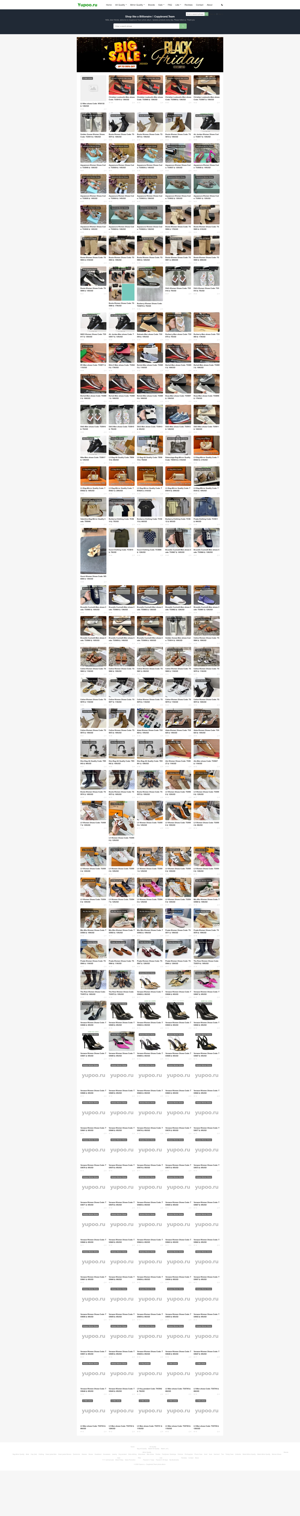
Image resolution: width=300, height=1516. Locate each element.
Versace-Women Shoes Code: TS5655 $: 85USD (122, 1270)
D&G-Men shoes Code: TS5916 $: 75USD (93, 427)
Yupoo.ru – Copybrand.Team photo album (152, 1399)
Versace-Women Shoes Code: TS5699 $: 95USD (150, 992)
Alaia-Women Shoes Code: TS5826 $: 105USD (150, 731)
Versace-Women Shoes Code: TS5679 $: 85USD (150, 1116)
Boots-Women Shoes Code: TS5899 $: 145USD (93, 289)
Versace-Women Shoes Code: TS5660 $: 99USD (122, 1239)
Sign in (220, 14)
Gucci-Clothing (116, 531)
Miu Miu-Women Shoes (203, 881)
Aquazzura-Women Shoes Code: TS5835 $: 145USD (93, 197)
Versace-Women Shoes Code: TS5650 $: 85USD (122, 1300)
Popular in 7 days (148, 1395)
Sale (160, 4)
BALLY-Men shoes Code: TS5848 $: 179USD (122, 366)
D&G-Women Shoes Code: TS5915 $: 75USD (206, 289)
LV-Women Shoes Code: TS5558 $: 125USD (121, 839)
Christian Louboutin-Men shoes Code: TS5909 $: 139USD (150, 98)
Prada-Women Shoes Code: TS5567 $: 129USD (149, 962)
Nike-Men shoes (88, 439)
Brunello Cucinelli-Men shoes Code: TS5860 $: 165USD (93, 639)
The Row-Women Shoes (204, 942)
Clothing (41, 1389)
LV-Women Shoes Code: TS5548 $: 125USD (93, 900)
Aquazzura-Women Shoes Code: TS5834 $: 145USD (121, 197)
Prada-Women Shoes (175, 911)
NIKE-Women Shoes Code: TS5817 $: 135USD (93, 335)
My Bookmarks (174, 1395)
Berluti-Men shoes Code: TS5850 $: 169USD (150, 397)
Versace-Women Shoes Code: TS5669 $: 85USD (150, 1177)
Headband (98, 1389)
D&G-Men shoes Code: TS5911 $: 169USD (206, 427)
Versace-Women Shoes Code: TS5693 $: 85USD (178, 1023)
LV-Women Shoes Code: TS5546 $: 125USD (149, 900)
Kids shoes (141, 1389)
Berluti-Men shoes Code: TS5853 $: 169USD (206, 366)
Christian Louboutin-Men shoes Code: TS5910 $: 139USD (122, 98)
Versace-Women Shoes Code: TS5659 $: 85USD (150, 1239)
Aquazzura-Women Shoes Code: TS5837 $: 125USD (178, 166)
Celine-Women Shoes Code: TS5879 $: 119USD (206, 669)
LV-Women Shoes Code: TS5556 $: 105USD (178, 823)
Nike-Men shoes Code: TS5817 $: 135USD (92, 458)
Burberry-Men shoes (174, 315)
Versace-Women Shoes (147, 973)
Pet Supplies (189, 1389)
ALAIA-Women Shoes (146, 711)
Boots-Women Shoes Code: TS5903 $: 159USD (121, 258)
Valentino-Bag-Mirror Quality (92, 500)
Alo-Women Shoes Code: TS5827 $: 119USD (178, 762)
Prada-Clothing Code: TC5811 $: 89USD (206, 520)
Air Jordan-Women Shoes (204, 115)
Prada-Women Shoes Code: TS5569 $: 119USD (93, 962)
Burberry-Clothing (117, 500)
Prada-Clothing (201, 500)
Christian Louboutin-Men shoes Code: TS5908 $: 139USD (178, 98)
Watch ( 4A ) (165, 1384)
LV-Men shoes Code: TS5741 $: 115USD (149, 1362)
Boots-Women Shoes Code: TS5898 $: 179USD (121, 304)
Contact (199, 4)
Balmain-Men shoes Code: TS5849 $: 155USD (149, 335)
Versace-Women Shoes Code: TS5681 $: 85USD (93, 1116)
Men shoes (150, 1389)
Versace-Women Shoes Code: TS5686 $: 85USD (93, 1085)
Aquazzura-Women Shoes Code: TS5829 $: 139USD (121, 227)
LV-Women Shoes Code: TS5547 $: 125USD (121, 900)
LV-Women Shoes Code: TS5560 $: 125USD (178, 793)
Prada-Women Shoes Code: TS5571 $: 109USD (178, 931)
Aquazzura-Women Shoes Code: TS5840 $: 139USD (93, 166)
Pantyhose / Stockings (169, 1389)
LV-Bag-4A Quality (117, 439)
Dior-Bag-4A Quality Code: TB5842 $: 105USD (121, 762)
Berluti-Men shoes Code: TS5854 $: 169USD (178, 366)
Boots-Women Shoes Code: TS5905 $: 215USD (206, 227)
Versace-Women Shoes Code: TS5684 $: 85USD (150, 1085)
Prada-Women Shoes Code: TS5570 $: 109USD (206, 931)
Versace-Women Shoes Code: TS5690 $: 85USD (122, 1054)
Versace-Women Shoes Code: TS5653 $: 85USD (178, 1270)
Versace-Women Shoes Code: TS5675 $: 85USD (122, 1146)
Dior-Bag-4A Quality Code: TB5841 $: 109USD (150, 762)
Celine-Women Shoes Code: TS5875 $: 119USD (178, 700)
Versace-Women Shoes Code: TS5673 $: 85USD (178, 1146)
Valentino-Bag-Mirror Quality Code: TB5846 (93, 520)
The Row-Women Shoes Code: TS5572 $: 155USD (121, 992)
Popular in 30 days (162, 1395)
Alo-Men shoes (201, 742)
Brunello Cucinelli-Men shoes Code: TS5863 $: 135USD (150, 608)
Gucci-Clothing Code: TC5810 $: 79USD (121, 550)
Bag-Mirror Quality (18, 1389)
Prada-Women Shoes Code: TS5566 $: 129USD (178, 962)
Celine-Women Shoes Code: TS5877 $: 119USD (121, 700)
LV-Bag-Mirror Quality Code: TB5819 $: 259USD (177, 489)
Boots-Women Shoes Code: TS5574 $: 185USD (93, 793)
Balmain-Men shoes (146, 315)
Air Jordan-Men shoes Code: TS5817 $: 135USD (121, 335)
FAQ (170, 4)
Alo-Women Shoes (174, 742)
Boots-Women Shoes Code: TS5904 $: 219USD (93, 258)
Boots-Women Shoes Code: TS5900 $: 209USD (206, 258)
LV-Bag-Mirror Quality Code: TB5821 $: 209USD (121, 489)
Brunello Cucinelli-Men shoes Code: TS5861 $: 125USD (206, 608)
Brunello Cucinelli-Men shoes (177, 531)
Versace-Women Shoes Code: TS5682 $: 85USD (206, 1085)
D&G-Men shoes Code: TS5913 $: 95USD (149, 427)
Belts (27, 1389)
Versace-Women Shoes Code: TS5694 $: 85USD (150, 1023)
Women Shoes (276, 1389)
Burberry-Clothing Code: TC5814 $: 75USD (121, 520)
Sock (210, 1389)
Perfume (180, 1389)
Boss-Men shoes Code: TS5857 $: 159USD (178, 397)
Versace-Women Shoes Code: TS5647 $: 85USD (206, 1300)
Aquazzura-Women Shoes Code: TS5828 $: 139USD (149, 227)
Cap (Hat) (34, 1389)
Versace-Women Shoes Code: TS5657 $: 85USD (206, 1239)
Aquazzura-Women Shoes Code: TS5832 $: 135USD (178, 197)
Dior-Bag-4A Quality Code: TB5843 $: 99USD (93, 762)
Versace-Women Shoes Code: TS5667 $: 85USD (206, 1177)
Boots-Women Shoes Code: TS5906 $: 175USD (178, 227)
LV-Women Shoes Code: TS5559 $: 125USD (206, 793)
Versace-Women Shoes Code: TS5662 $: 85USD (206, 1208)
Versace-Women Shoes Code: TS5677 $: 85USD (206, 1116)
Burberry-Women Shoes (147, 269)
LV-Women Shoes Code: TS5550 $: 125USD (178, 869)
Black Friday (119, 1395)
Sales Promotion (130, 1395)
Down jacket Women (64, 1389)
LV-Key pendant (145, 1312)
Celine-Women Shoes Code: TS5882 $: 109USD (121, 669)
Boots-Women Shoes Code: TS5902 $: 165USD (149, 258)
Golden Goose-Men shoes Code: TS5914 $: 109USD (178, 639)
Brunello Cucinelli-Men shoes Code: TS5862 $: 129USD (178, 608)
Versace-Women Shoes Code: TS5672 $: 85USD (206, 1146)
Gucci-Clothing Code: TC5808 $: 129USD (149, 550)
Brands (151, 4)
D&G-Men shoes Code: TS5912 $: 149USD (178, 427)
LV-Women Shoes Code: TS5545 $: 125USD (178, 900)
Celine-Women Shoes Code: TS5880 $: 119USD (178, 669)
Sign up (213, 14)
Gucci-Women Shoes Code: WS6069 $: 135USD (93, 577)
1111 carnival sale (108, 1395)
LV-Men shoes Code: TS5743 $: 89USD (93, 1362)
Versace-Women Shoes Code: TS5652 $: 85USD (206, 1270)
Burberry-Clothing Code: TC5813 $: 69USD (149, 520)
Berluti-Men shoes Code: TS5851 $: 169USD (122, 397)
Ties (222, 1389)
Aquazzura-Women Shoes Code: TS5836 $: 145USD (206, 166)
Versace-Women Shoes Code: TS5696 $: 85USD (93, 1023)
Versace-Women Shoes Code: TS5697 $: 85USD (206, 992)
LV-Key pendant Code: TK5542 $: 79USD (149, 1331)
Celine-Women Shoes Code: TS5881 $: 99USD (150, 669)
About (209, 4)
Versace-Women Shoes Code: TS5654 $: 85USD (150, 1270)
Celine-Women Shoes (203, 619)
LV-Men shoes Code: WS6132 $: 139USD (92, 104)
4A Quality (120, 4)
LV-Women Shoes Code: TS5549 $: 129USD (206, 869)
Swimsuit (216, 1389)
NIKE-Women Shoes (89, 315)
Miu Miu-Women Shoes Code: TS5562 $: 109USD (150, 931)
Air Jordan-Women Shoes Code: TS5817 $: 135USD (206, 135)
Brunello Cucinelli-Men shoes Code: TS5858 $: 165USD (150, 639)
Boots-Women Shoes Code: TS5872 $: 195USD (178, 135)
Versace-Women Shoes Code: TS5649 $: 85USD (150, 1300)
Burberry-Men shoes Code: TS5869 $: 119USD (206, 335)
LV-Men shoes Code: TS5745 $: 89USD (178, 1331)
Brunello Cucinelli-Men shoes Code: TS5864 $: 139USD (122, 608)
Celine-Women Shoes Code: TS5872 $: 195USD (121, 731)
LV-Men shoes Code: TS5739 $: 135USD (206, 1362)
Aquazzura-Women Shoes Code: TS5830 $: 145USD (93, 227)
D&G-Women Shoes (174, 269)
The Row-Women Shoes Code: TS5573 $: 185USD (92, 992)
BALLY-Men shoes (117, 346)
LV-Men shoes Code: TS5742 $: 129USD (121, 1362)
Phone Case (198, 1389)
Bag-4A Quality (142, 1384)
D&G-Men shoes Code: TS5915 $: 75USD (121, 427)
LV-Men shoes (87, 78)
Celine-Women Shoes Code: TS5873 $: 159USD (93, 731)
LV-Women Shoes (173, 773)
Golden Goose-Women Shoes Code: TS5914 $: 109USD (92, 135)
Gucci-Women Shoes (89, 531)
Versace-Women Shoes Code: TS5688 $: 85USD (178, 1054)
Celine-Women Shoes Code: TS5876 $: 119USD (150, 700)
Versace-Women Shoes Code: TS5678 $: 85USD (178, 1116)
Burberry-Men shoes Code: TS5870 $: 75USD (178, 335)
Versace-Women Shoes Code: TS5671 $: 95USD (93, 1177)
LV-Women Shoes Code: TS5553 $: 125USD (93, 869)
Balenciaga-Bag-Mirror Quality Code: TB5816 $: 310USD (177, 458)
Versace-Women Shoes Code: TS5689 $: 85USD (150, 1054)
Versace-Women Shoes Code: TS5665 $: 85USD (122, 1208)
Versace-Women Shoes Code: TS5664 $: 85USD (150, 1208)
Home (109, 4)
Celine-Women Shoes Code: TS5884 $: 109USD (206, 639)
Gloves (90, 1389)
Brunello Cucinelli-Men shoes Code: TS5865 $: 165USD (93, 608)
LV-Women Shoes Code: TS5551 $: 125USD (149, 869)
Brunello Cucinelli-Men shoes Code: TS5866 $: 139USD (206, 550)
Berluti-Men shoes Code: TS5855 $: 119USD (150, 366)
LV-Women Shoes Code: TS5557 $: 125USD (93, 823)
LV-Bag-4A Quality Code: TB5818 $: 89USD (121, 458)
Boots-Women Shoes (118, 115)
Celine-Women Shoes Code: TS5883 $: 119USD (93, 669)
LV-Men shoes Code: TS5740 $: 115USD (178, 1362)
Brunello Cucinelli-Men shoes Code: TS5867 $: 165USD (178, 550)
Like (177, 4)
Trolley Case (229, 1389)
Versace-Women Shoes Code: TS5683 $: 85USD (178, 1085)
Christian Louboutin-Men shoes (121, 78)
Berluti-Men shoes (145, 346)
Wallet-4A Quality (153, 1384)
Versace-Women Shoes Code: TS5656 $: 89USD (93, 1270)
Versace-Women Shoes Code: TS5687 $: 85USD (206, 1054)
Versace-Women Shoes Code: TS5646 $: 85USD (93, 1331)
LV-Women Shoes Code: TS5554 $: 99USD (206, 823)
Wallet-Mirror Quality (249, 1389)
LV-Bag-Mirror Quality (203, 439)
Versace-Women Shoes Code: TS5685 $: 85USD (122, 1085)
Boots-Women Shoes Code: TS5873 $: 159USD (149, 135)
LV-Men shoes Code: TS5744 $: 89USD (206, 1331)
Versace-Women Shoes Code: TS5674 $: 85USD (150, 1146)
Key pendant (123, 1389)
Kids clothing (132, 1389)
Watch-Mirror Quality (263, 1389)
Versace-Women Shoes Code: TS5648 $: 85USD (178, 1300)
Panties (158, 1389)
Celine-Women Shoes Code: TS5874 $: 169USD (206, 700)
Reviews (189, 4)
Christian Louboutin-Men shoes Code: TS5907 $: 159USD (206, 98)
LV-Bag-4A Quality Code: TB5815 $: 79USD (149, 458)
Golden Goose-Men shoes (176, 619)
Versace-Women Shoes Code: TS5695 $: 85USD (122, 1023)
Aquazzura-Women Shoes (91, 146)
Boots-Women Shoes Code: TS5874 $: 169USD (121, 135)
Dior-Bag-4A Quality (89, 742)
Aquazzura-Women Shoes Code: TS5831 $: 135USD (206, 197)
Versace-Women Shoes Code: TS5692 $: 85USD (206, 1023)
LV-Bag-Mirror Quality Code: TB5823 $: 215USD (206, 458)
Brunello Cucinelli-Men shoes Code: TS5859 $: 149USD (122, 639)
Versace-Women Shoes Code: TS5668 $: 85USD (178, 1177)
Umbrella (238, 1389)
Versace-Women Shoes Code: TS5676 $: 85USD (93, 1146)
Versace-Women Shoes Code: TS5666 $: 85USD (93, 1208)
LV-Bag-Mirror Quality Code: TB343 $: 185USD (206, 489)
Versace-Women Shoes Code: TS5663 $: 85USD (178, 1208)
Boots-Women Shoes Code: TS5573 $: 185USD (121, 793)
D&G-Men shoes (88, 408)
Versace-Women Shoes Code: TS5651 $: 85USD (93, 1300)
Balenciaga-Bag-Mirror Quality (177, 439)
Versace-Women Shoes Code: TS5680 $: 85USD (122, 1116)
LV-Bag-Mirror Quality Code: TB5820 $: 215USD (149, 489)
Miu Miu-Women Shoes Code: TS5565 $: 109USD (206, 900)
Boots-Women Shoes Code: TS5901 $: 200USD (178, 258)
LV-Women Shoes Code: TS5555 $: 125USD (149, 823)
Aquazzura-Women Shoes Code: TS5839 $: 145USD (121, 166)
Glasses (84, 1389)
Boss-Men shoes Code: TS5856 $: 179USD (206, 397)
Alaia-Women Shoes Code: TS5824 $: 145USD (206, 731)
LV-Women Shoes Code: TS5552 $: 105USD (121, 869)
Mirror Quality (136, 4)
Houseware (106, 1389)
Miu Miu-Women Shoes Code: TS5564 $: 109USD (93, 931)
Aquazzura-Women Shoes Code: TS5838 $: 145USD (149, 166)
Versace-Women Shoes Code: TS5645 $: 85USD (122, 1331)
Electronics (76, 1389)
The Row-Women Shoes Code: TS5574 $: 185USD (206, 962)
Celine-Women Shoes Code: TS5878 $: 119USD (93, 700)
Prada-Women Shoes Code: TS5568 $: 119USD (121, 962)
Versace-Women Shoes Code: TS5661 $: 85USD (93, 1239)
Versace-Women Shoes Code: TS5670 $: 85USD (122, 1177)
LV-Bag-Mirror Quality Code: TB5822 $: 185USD (92, 489)
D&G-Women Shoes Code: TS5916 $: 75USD (178, 289)
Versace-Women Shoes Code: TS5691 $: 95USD (93, 1054)
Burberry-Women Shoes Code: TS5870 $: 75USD (149, 304)
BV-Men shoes (87, 346)
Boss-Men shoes (173, 377)
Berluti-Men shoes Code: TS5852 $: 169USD (93, 397)
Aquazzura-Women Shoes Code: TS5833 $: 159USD (149, 197)
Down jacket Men (51, 1389)
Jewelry (114, 1389)
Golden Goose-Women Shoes (92, 115)
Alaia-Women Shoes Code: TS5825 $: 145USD (178, 731)
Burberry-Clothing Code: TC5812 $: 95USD (177, 520)
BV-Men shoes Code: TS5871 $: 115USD (93, 366)
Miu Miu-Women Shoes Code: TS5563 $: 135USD (122, 931)
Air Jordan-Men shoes (118, 315)
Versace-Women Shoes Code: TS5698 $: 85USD (178, 992)
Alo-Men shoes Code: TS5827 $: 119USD (206, 762)
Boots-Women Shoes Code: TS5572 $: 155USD (149, 793)
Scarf (205, 1389)
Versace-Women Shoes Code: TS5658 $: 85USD (178, 1239)
